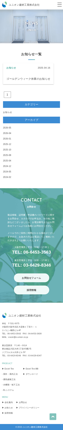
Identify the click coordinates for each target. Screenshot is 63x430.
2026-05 (7, 127)
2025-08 (7, 155)
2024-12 (7, 166)
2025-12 (7, 144)
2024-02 (7, 177)
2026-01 (7, 138)
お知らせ (7, 112)
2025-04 (7, 160)
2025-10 (7, 149)
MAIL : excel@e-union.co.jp (15, 337)
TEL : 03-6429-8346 (11, 355)
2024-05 (7, 171)
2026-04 (7, 133)
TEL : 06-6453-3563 (11, 333)
